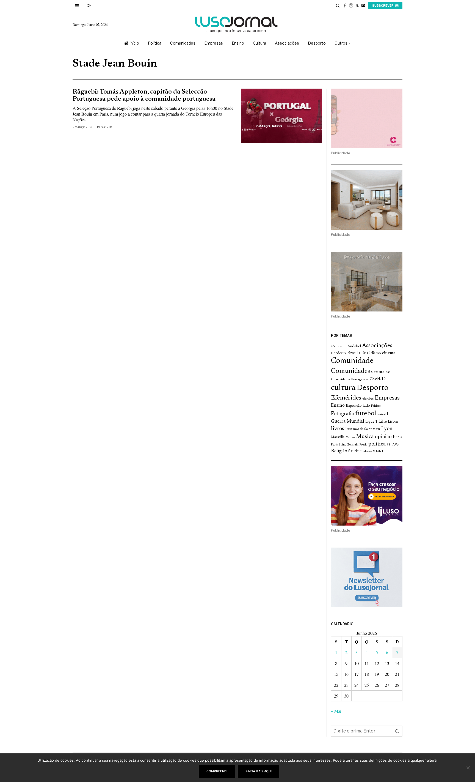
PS (388, 444)
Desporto (104, 127)
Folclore (376, 406)
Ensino (338, 405)
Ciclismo (374, 353)
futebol (365, 413)
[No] (468, 767)
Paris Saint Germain (344, 444)
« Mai (336, 711)
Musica (365, 436)
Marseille (337, 437)
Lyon (387, 428)
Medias (350, 437)
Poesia (363, 444)
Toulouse (366, 451)
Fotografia (342, 414)
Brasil (352, 353)
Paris (397, 437)
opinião (383, 436)
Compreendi (216, 771)
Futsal (381, 414)
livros (337, 428)
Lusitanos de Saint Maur (362, 429)
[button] (396, 731)
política (377, 444)
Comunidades (350, 371)
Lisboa (393, 421)
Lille (383, 422)
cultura (343, 388)
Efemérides (346, 398)
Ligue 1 (371, 422)
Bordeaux (338, 353)
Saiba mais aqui (258, 771)
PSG (395, 444)
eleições (368, 398)
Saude (353, 451)
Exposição (353, 406)
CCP (362, 353)
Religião (339, 451)
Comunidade (352, 361)
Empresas (387, 398)
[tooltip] (345, 5)
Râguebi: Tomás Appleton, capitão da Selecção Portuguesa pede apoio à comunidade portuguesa (144, 95)
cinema (389, 353)
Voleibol (378, 451)
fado (366, 406)
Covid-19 (378, 379)
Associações (377, 346)
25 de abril (338, 346)
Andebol (354, 346)
